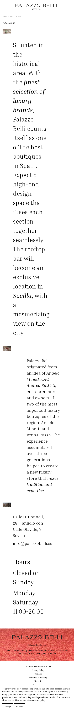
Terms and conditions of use (38, 666)
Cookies (38, 673)
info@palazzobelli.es (32, 543)
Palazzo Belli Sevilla (37, 645)
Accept (7, 706)
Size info (38, 681)
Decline (19, 706)
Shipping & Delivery (38, 677)
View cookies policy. (36, 700)
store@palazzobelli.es (45, 653)
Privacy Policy (38, 670)
